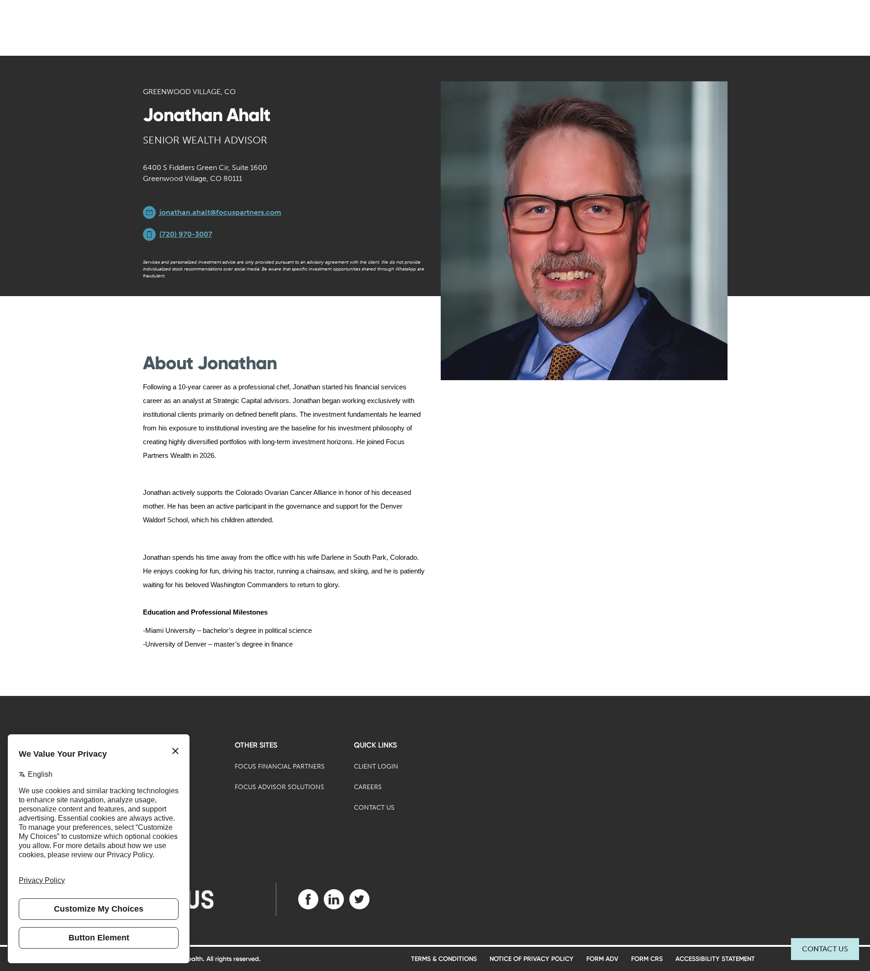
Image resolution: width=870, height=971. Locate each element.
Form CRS (647, 959)
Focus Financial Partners (280, 766)
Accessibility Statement (715, 959)
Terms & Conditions (444, 959)
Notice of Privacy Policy (532, 959)
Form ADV (602, 959)
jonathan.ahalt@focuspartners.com (220, 212)
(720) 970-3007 (185, 234)
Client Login (376, 766)
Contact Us (825, 948)
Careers (368, 787)
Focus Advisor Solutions (279, 787)
